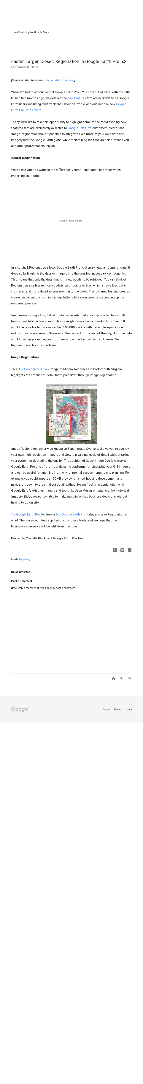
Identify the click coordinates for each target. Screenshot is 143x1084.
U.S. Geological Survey (33, 369)
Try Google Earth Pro (25, 514)
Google (106, 709)
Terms (128, 709)
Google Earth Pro (80, 128)
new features (77, 98)
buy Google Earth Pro (70, 514)
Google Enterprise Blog (58, 80)
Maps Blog (24, 559)
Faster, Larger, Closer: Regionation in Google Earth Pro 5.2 (68, 61)
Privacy (118, 709)
